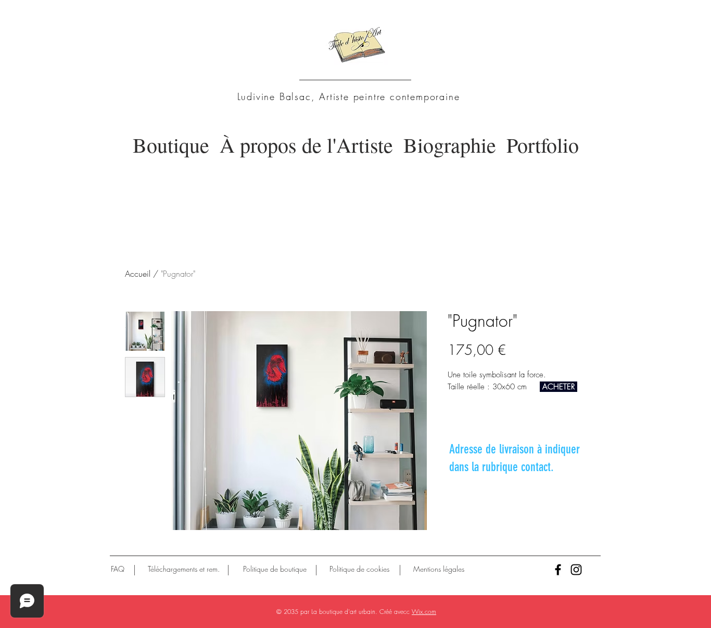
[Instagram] (576, 569)
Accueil (137, 273)
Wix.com (424, 611)
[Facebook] (558, 569)
